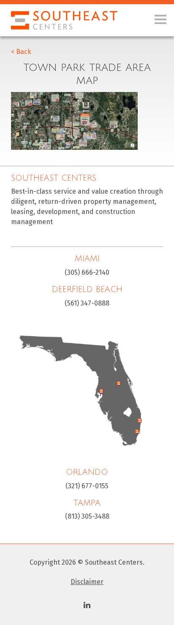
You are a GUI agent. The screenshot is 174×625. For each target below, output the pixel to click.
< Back (21, 52)
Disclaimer (87, 582)
